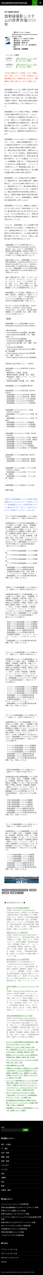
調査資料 (16, 12)
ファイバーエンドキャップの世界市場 (14, 1204)
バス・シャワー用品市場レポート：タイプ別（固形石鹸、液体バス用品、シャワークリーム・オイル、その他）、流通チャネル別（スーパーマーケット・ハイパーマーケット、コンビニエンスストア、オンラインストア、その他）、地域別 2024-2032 (22, 1085)
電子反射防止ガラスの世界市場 (18, 959)
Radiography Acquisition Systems (15, 890)
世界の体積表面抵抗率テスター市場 (19, 1016)
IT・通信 (4, 1149)
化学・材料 (5, 1153)
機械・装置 (5, 1157)
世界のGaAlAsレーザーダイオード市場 (15, 1214)
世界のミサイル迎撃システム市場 (13, 1211)
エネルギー (5, 1165)
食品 (2, 1182)
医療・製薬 (5, 1161)
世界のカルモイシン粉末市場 (17, 932)
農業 (2, 1186)
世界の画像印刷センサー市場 (15, 1065)
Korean (3, 1262)
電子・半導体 (6, 1144)
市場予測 (33, 890)
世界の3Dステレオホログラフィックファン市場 (18, 1222)
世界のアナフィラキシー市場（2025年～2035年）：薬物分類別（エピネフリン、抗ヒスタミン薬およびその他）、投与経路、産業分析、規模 (22, 1049)
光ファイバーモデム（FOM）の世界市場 (15, 1226)
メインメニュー (40, 3)
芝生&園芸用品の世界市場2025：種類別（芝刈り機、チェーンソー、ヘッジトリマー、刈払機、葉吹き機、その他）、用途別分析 (22, 1102)
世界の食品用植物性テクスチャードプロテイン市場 (19, 1207)
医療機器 (10, 12)
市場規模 (5, 893)
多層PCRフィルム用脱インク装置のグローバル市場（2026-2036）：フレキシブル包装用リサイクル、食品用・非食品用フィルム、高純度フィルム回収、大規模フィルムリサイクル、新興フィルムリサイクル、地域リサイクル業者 (22, 1073)
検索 (2, 1127)
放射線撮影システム (17, 893)
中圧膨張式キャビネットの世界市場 (14, 1229)
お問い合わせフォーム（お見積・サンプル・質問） (26, 59)
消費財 (3, 1178)
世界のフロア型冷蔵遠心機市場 (18, 908)
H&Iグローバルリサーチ (9, 1258)
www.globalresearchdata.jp (14, 2)
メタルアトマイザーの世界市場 (12, 1235)
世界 (5, 12)
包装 (2, 1173)
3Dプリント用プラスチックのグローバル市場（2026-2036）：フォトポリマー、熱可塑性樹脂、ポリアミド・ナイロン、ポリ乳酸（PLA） (22, 1095)
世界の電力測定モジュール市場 (12, 1232)
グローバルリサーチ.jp (9, 1253)
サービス (4, 1169)
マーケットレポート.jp (9, 1249)
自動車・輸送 (6, 1190)
